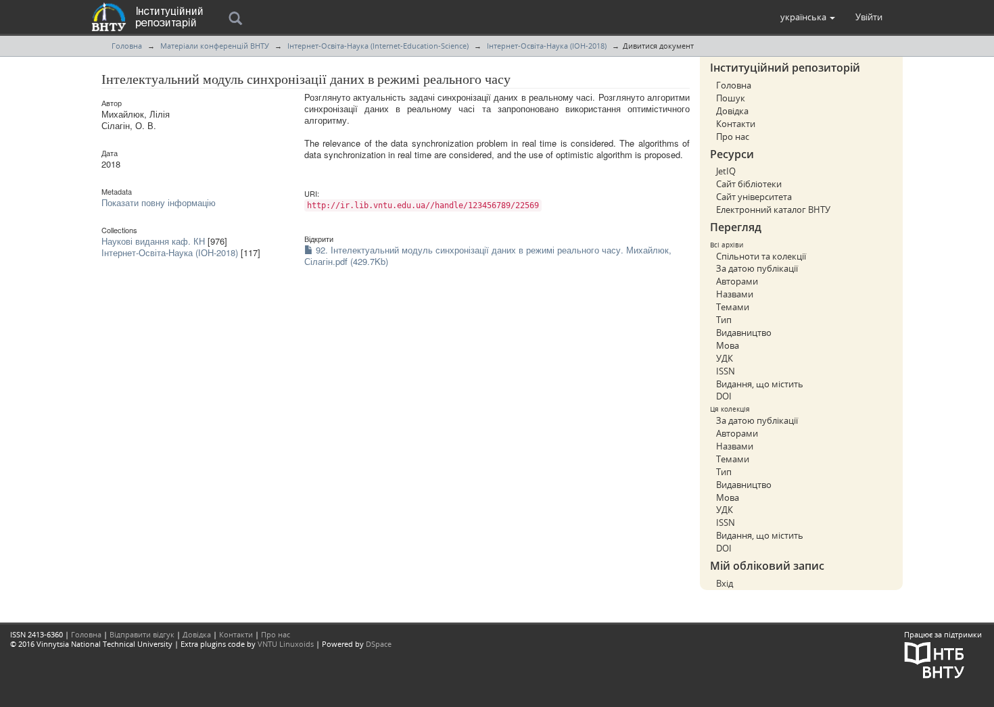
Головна (127, 46)
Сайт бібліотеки (749, 184)
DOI (724, 396)
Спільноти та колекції (761, 256)
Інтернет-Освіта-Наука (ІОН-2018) (547, 46)
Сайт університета (754, 197)
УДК (724, 358)
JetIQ (726, 171)
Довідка (732, 111)
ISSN (725, 371)
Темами (732, 307)
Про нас (732, 136)
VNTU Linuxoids (286, 644)
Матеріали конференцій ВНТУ (214, 46)
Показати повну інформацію (158, 202)
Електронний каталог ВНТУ (773, 209)
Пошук (730, 98)
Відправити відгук (142, 634)
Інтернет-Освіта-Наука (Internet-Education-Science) (378, 46)
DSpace (379, 644)
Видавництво (744, 332)
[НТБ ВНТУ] (934, 659)
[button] (807, 17)
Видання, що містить (759, 384)
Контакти (735, 124)
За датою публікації (757, 268)
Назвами (734, 294)
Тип (724, 320)
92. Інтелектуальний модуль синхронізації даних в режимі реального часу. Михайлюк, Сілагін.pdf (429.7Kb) (487, 255)
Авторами (737, 281)
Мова (727, 345)
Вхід (724, 583)
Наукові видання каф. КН (153, 241)
